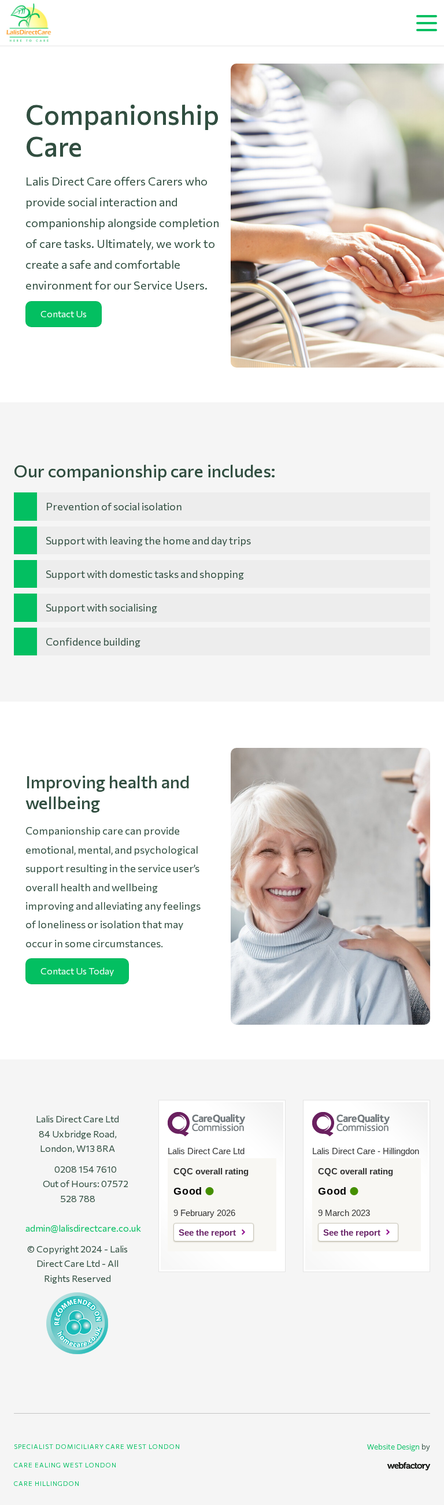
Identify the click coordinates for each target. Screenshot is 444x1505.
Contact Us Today (77, 970)
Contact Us (63, 313)
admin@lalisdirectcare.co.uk (83, 1227)
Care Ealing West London (65, 1465)
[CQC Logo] (206, 1133)
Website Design (393, 1446)
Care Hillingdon (47, 1483)
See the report (207, 1232)
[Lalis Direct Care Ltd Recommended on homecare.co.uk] (77, 1321)
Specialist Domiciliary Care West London (97, 1446)
